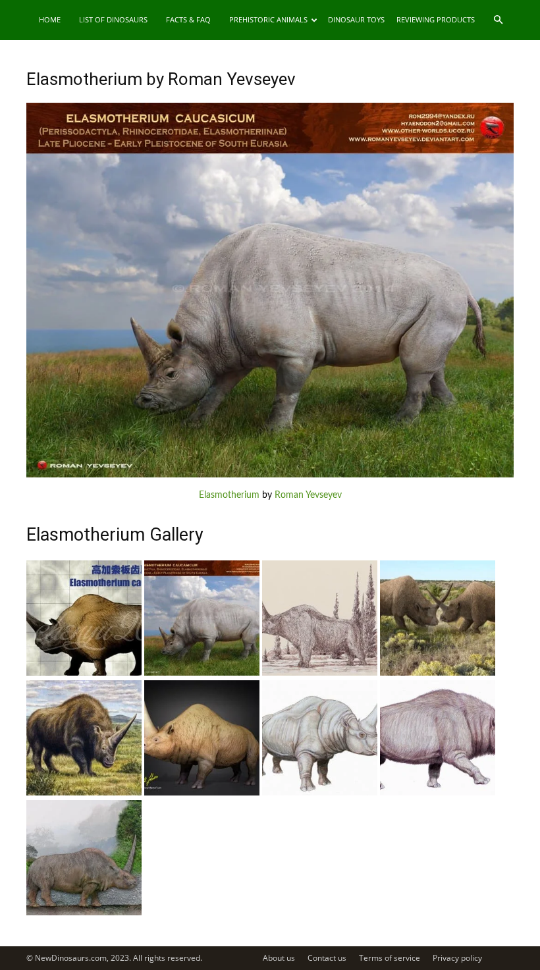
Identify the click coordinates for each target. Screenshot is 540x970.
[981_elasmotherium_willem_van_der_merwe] (84, 792)
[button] (498, 20)
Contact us (327, 957)
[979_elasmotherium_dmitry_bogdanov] (319, 792)
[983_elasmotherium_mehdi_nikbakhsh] (319, 673)
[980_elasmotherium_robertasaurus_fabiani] (201, 792)
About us (279, 957)
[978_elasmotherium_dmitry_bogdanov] (437, 792)
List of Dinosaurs (113, 19)
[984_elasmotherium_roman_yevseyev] (201, 673)
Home (50, 19)
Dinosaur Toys (356, 19)
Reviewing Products (435, 19)
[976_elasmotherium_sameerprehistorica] (84, 912)
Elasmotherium (229, 495)
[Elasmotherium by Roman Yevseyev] (270, 474)
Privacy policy (457, 957)
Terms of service (389, 957)
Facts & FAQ (188, 19)
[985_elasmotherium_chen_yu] (84, 673)
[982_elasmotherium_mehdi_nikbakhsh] (437, 673)
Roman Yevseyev (308, 495)
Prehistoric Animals (268, 19)
